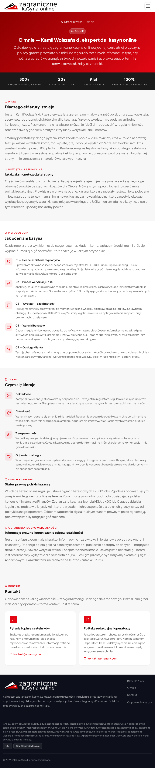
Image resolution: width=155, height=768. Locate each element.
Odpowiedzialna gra (139, 702)
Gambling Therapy (21, 739)
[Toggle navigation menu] (148, 6)
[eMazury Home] (62, 685)
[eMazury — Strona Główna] (30, 6)
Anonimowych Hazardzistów (65, 735)
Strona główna (73, 21)
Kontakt (132, 694)
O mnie (131, 687)
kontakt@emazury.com (28, 654)
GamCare (121, 735)
